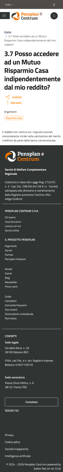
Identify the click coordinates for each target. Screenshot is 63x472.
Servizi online (12, 230)
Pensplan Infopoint (15, 259)
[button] (10, 4)
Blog (7, 278)
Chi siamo (10, 217)
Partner (9, 255)
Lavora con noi (13, 226)
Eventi (8, 273)
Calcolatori (10, 301)
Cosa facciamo (13, 222)
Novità (8, 269)
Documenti (11, 310)
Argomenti (11, 246)
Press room (11, 286)
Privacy (9, 435)
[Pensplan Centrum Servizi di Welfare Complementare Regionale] (29, 16)
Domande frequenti (16, 305)
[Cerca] (54, 16)
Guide (8, 296)
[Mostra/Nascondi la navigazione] (4, 15)
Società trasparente (16, 449)
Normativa (11, 318)
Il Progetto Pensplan (20, 239)
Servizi (8, 250)
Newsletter (11, 282)
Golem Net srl (42, 468)
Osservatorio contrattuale (19, 314)
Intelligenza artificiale (18, 456)
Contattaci (31, 402)
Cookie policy (12, 442)
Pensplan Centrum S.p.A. (22, 211)
